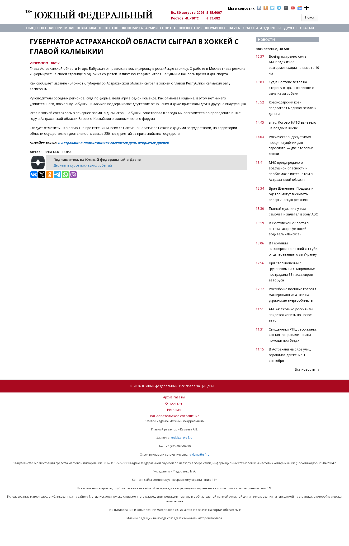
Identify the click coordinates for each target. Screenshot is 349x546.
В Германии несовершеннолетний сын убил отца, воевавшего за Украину (294, 249)
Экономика (132, 28)
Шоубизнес (215, 28)
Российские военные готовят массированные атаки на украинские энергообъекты (292, 295)
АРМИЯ (151, 28)
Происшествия (188, 28)
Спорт (166, 28)
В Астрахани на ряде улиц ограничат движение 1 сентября (290, 355)
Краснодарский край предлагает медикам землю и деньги (292, 108)
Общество (108, 28)
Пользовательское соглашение (173, 416)
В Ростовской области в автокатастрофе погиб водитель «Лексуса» (289, 229)
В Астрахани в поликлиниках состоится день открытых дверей (113, 142)
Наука (234, 28)
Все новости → (307, 369)
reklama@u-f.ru (199, 455)
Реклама (174, 409)
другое (290, 28)
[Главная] (94, 14)
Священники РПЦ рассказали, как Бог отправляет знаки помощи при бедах (293, 335)
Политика (86, 28)
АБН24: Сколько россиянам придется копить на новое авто (291, 315)
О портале (173, 403)
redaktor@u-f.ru (182, 438)
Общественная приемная (50, 28)
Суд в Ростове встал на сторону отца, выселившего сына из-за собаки (291, 88)
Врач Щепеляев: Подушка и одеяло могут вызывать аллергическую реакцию (291, 194)
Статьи (307, 28)
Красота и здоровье (262, 28)
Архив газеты (174, 397)
